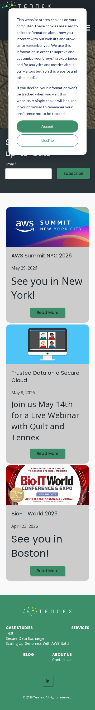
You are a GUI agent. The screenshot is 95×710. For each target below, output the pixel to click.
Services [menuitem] (80, 627)
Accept (47, 126)
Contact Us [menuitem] (61, 659)
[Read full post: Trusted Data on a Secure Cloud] (47, 344)
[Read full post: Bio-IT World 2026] (47, 485)
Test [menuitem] (9, 633)
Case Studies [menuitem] (19, 627)
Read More (47, 312)
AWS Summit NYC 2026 (41, 255)
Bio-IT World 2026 (34, 513)
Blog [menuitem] (28, 654)
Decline (47, 140)
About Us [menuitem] (62, 654)
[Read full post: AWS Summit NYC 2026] (47, 227)
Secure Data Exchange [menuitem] (25, 638)
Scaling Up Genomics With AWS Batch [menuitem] (38, 643)
